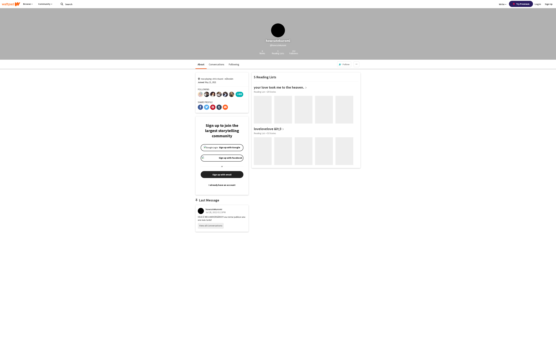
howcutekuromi (214, 209)
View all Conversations (210, 225)
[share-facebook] (200, 107)
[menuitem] (344, 64)
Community (44, 3)
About (201, 64)
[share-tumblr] (219, 107)
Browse (27, 3)
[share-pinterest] (212, 107)
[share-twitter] (206, 107)
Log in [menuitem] (538, 4)
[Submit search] (62, 4)
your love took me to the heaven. (279, 87)
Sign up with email (222, 174)
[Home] (11, 4)
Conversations (216, 64)
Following (234, 64)
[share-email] (225, 107)
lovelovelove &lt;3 (267, 129)
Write (502, 4)
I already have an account (222, 185)
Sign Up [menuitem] (549, 4)
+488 (239, 94)
